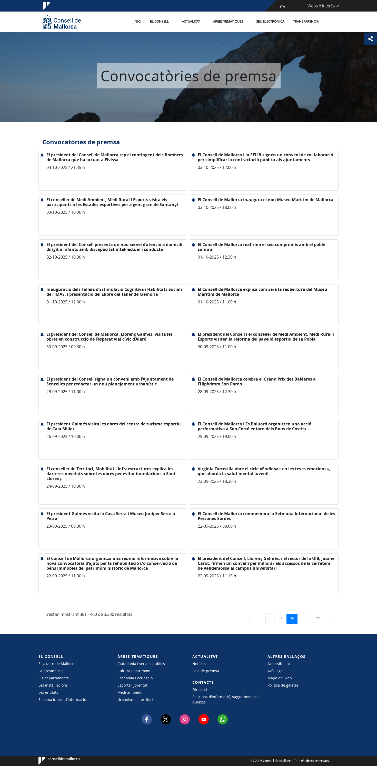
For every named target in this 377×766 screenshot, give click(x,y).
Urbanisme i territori (135, 699)
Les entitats (48, 692)
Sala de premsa (205, 670)
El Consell (159, 21)
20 (293, 618)
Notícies (199, 663)
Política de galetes (283, 685)
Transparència (306, 21)
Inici (137, 21)
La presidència (51, 670)
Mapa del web (279, 678)
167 (319, 618)
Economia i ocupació (135, 678)
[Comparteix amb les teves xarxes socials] (370, 39)
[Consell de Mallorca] (61, 21)
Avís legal (275, 670)
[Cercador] (329, 22)
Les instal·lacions (53, 685)
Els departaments (53, 678)
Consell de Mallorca (54, 761)
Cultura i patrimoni (133, 670)
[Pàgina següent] (329, 618)
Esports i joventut (132, 685)
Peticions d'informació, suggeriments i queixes (225, 699)
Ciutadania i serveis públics (141, 663)
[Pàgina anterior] (249, 618)
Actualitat (191, 21)
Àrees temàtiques (228, 21)
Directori (199, 689)
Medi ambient (129, 692)
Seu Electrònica (270, 21)
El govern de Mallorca (57, 663)
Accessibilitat (278, 663)
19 (282, 618)
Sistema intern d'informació (62, 699)
